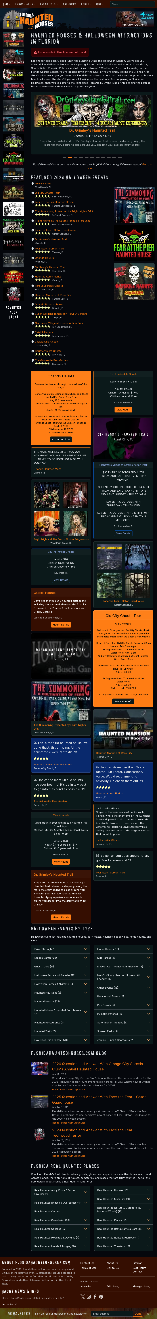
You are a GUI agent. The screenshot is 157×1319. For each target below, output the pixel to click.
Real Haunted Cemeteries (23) (52, 1220)
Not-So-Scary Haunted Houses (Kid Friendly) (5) (118, 977)
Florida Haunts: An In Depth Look (68, 1089)
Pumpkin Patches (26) (110, 1013)
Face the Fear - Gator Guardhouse (55, 230)
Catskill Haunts (44, 332)
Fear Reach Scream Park (49, 248)
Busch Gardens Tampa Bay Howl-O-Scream (61, 313)
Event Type (48, 4)
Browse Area (24, 4)
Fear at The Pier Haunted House (54, 202)
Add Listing (113, 1286)
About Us (112, 1263)
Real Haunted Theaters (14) (113, 1246)
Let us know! (9, 1304)
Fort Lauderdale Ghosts (49, 285)
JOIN (138, 1313)
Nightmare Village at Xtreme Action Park (59, 323)
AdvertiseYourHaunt (14, 312)
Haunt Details (61, 624)
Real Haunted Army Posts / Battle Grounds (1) (54, 1192)
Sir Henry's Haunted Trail (50, 267)
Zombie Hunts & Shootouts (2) (115, 1040)
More (99, 4)
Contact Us (87, 1263)
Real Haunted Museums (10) (114, 1199)
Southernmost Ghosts (48, 350)
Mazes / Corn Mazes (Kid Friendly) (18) (120, 966)
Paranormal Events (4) (110, 996)
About (85, 4)
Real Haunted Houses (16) (112, 1190)
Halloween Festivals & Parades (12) (54, 975)
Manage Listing (141, 1286)
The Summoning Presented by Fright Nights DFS (64, 211)
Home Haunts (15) (108, 949)
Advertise (85, 1286)
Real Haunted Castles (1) (48, 1211)
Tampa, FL (61, 659)
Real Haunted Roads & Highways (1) (118, 1237)
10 (114, 157)
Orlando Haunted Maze (92, 130)
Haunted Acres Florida (48, 276)
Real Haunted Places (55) (112, 1220)
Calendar (69, 4)
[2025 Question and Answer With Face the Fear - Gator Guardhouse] (39, 1101)
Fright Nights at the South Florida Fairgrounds (62, 220)
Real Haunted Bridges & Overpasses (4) (57, 1202)
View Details (61, 579)
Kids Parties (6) (106, 957)
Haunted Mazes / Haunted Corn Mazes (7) (57, 1012)
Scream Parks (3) (107, 1031)
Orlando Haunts (44, 257)
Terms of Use (88, 1267)
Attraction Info (61, 439)
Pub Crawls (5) (106, 1005)
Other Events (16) (107, 987)
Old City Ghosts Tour (47, 192)
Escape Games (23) (45, 957)
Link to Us (113, 1267)
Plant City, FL (123, 439)
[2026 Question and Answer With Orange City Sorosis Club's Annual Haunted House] (39, 1068)
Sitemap (137, 1263)
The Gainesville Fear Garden (51, 360)
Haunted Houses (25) (47, 1001)
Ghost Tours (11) (44, 966)
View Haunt (61, 861)
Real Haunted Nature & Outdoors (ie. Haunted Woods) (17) (119, 1209)
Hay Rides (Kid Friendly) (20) (51, 1040)
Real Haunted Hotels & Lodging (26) (55, 1246)
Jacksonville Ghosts (47, 341)
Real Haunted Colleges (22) (50, 1228)
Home (6, 4)
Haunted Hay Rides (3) (47, 992)
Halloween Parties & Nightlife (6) (53, 984)
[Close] (148, 1314)
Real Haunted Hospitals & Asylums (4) (56, 1237)
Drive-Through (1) (44, 949)
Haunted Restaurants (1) (49, 1022)
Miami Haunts (43, 183)
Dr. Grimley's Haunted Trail (51, 239)
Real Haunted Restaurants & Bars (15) (119, 1228)
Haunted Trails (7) (45, 1031)
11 (120, 157)
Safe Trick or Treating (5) (112, 1022)
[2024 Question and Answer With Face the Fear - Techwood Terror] (39, 1134)
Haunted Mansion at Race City (53, 295)
